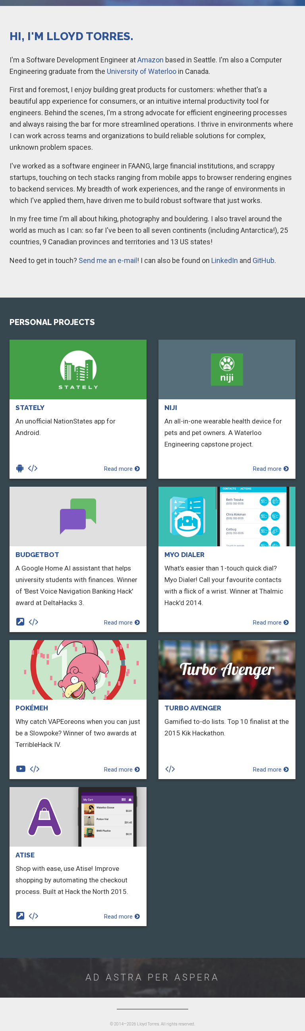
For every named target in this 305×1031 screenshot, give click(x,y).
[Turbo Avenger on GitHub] (171, 770)
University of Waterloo (141, 71)
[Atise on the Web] (21, 917)
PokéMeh (31, 708)
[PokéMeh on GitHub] (36, 770)
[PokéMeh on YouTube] (22, 770)
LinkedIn (224, 260)
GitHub (263, 260)
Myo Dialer (184, 555)
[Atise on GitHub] (35, 917)
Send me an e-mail (108, 260)
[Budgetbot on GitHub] (35, 623)
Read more (118, 468)
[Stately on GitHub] (34, 469)
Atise (25, 855)
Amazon (150, 60)
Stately (29, 408)
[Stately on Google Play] (21, 469)
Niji (170, 408)
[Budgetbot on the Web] (21, 623)
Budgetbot (37, 555)
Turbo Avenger (192, 708)
